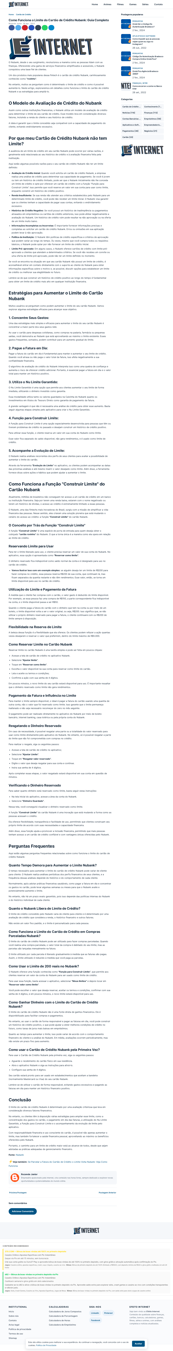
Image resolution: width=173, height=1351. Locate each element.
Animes (107, 4)
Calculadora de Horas (59, 1320)
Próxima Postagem (18, 1192)
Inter (145, 83)
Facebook (95, 1320)
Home (95, 4)
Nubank (20, 1154)
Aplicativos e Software (143, 36)
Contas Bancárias (132, 119)
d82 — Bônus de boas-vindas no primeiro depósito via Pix (31, 1274)
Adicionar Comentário (23, 1211)
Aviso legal (14, 1324)
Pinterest (108, 1313)
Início (11, 1311)
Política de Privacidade (46, 1345)
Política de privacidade (20, 1329)
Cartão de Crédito (23, 14)
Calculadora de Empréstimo (62, 1324)
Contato (158, 4)
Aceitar (138, 1343)
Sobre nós (14, 1316)
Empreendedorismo (154, 125)
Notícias (128, 113)
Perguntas (137, 21)
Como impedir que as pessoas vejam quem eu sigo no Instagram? (146, 41)
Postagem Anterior (107, 1192)
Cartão (127, 137)
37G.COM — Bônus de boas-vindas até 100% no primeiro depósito (35, 1251)
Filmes (120, 4)
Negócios (150, 131)
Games (133, 4)
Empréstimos (152, 119)
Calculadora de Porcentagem (63, 1316)
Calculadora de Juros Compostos (65, 1311)
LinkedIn (95, 1313)
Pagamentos (130, 131)
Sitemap (13, 1338)
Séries (145, 4)
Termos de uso (16, 1333)
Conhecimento (153, 106)
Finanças (136, 83)
